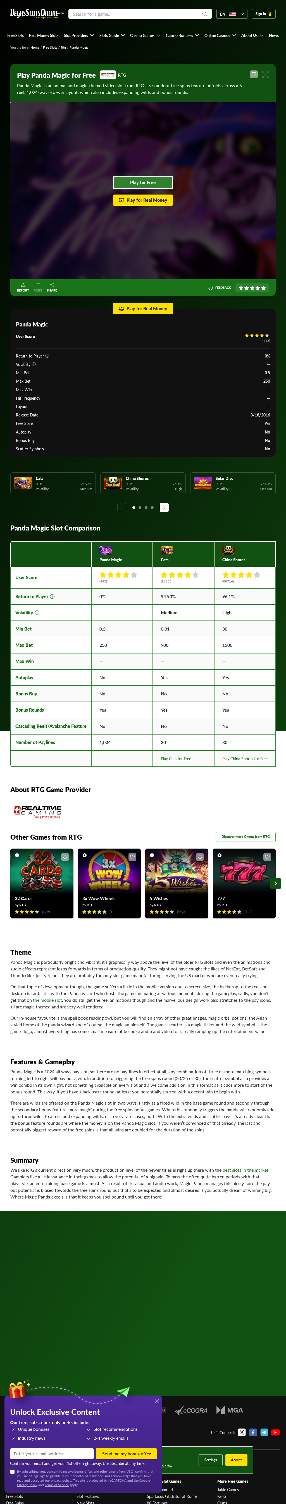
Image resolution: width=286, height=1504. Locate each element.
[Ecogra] (191, 1410)
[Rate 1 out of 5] (241, 288)
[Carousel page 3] (146, 507)
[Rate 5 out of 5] (263, 288)
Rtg (63, 47)
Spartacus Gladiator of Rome (172, 1496)
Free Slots (50, 47)
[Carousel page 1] (133, 507)
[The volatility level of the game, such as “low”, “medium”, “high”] (34, 364)
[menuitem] (79, 35)
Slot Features (88, 1496)
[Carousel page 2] (140, 507)
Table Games (228, 1489)
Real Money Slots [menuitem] (43, 35)
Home (34, 47)
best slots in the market (245, 1170)
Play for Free (143, 182)
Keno (221, 1496)
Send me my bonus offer (126, 1453)
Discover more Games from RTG (245, 836)
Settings (210, 1460)
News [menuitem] (274, 35)
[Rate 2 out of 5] (246, 288)
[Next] (164, 507)
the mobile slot (47, 1000)
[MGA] (229, 1410)
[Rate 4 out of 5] (258, 288)
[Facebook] (253, 1432)
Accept (236, 1460)
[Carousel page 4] (152, 507)
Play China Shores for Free (245, 758)
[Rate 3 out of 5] (252, 288)
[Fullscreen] (265, 74)
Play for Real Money (147, 200)
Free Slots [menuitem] (15, 35)
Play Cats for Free (176, 758)
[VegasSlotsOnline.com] (37, 14)
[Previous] (121, 507)
